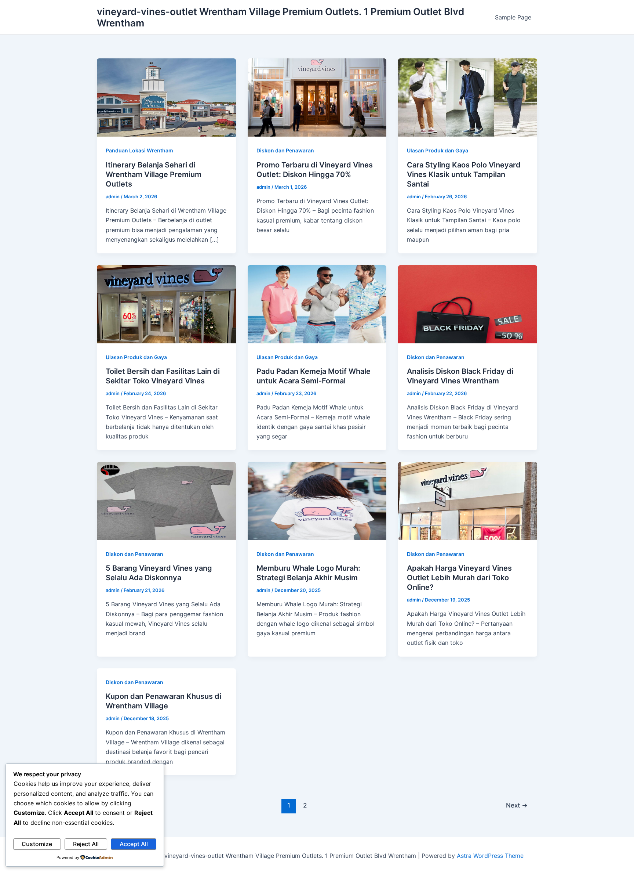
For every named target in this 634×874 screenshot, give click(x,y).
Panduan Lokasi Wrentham (139, 150)
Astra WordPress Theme (490, 855)
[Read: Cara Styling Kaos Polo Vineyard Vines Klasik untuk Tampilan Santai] (467, 97)
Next (517, 805)
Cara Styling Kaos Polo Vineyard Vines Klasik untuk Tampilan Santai (464, 174)
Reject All (86, 844)
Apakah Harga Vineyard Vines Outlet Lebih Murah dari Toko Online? (459, 578)
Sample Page (513, 17)
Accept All (134, 844)
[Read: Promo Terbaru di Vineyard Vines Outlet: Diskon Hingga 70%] (317, 97)
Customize (37, 844)
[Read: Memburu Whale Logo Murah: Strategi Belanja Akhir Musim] (317, 500)
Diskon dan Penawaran (285, 150)
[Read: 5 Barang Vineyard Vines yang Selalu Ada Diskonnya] (166, 500)
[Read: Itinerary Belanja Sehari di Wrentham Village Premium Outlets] (166, 97)
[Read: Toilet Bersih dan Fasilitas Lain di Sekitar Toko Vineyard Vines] (166, 303)
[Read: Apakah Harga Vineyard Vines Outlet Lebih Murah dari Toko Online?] (467, 500)
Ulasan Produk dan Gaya (437, 150)
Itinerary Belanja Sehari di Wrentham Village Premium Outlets (153, 174)
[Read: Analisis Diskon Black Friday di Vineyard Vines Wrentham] (467, 303)
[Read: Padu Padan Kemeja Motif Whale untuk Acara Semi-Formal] (317, 303)
